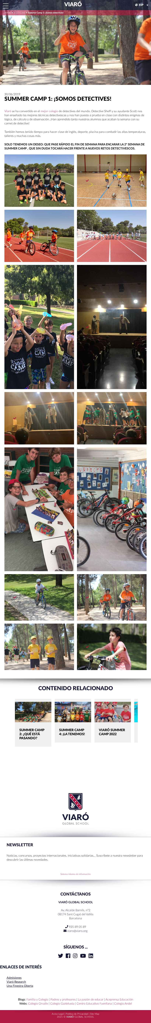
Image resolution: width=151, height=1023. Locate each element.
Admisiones (14, 977)
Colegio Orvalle (38, 1003)
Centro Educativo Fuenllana (94, 1003)
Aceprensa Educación (119, 999)
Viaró (72, 4)
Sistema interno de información (75, 874)
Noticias (19, 13)
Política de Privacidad (77, 1014)
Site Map (94, 1014)
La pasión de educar (90, 999)
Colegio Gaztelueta (62, 1003)
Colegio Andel (123, 1003)
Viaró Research (16, 981)
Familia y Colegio (37, 999)
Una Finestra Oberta (20, 985)
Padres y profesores (63, 999)
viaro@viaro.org (77, 930)
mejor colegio (49, 111)
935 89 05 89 (77, 926)
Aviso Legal (58, 1014)
